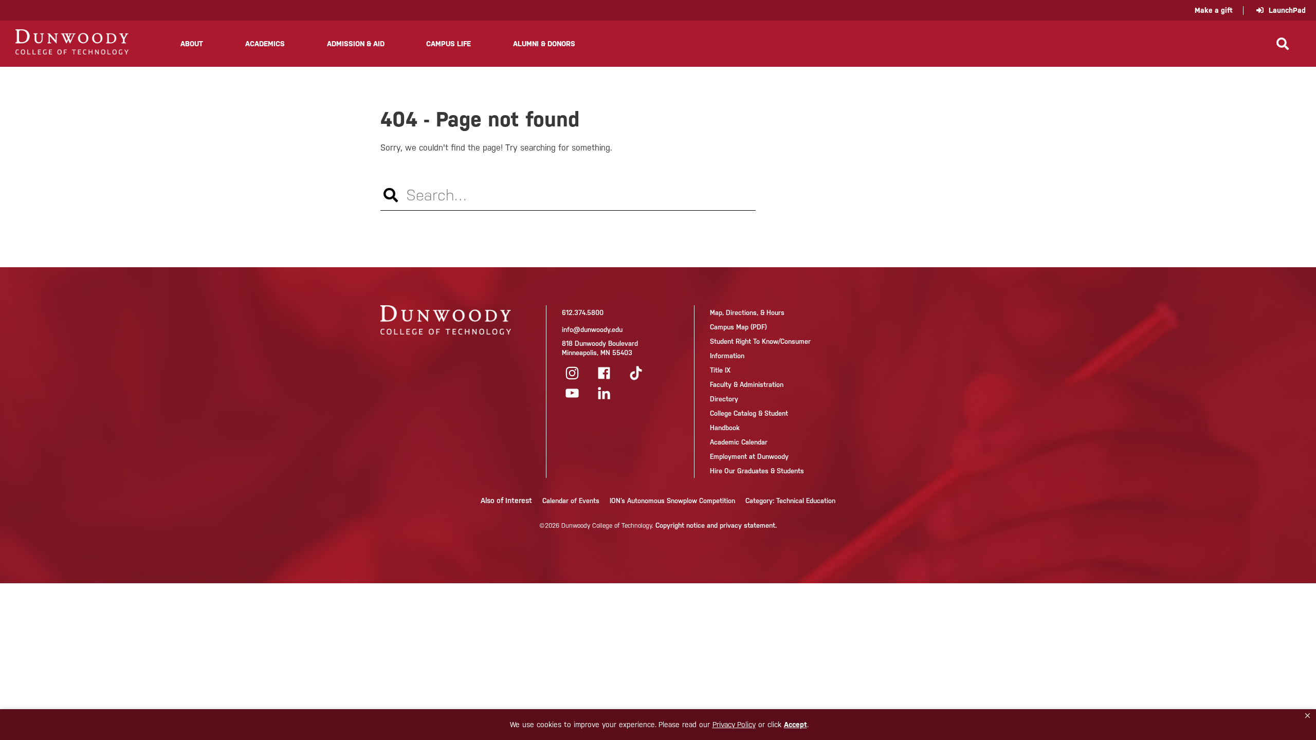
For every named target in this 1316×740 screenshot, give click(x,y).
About (191, 44)
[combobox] (568, 195)
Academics (265, 44)
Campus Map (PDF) (738, 327)
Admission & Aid (356, 44)
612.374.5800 (583, 313)
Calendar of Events (570, 501)
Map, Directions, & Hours (747, 313)
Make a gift (1214, 10)
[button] (1307, 716)
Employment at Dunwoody (749, 456)
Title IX (720, 370)
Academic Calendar (738, 442)
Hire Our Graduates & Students (757, 471)
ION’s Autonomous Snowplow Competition (672, 501)
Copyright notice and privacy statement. (716, 525)
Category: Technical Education (790, 501)
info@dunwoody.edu (592, 330)
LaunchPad (1287, 10)
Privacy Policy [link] (734, 724)
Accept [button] (795, 724)
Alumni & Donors (544, 44)
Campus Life (448, 44)
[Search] (1282, 44)
